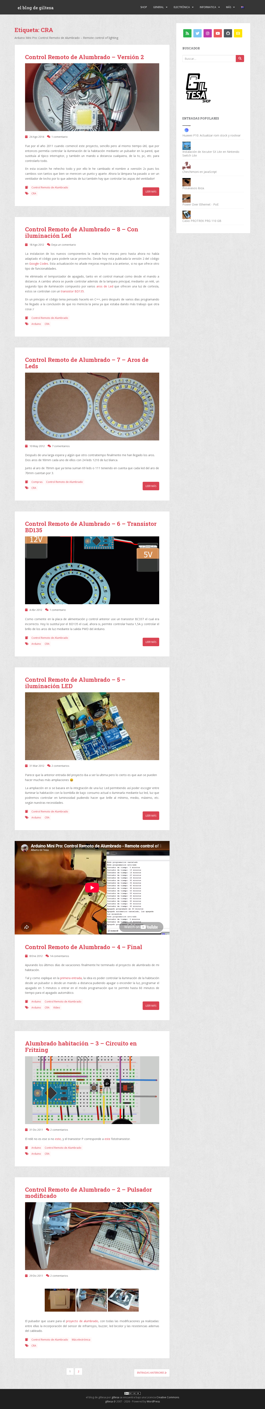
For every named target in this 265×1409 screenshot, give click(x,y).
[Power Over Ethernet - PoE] (186, 198)
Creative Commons (168, 1397)
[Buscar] (240, 58)
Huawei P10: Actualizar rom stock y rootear (211, 135)
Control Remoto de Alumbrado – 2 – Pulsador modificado (88, 1193)
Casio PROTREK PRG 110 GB (201, 221)
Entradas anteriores (151, 1372)
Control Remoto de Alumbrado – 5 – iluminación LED (75, 683)
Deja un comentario (63, 244)
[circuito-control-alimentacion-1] (92, 728)
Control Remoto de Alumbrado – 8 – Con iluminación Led (81, 232)
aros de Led (104, 286)
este (58, 1139)
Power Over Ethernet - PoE (200, 204)
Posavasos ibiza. (193, 188)
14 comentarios (59, 956)
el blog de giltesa (36, 7)
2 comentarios (60, 766)
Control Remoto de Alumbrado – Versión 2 (84, 57)
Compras (36, 482)
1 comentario (59, 137)
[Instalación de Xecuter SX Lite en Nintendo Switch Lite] (186, 145)
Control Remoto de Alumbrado (49, 187)
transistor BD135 (72, 291)
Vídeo (56, 1007)
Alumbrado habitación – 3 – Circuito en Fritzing (81, 1046)
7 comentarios (61, 446)
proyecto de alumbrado (82, 1321)
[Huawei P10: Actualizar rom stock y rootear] (186, 129)
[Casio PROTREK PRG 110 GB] (186, 214)
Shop (143, 7)
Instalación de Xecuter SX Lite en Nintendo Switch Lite (210, 153)
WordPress (153, 1401)
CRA (33, 193)
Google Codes (38, 264)
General (158, 7)
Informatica (208, 7)
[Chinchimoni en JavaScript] (186, 165)
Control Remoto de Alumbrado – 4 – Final (83, 947)
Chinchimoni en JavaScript (199, 172)
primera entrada (71, 978)
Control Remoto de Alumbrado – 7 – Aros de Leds (86, 363)
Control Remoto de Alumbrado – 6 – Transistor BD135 (91, 527)
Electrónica (182, 7)
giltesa (115, 1397)
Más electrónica (81, 1339)
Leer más (151, 191)
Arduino (36, 324)
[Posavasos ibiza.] (186, 182)
